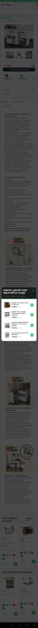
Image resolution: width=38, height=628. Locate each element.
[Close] (33, 290)
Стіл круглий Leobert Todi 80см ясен (19, 333)
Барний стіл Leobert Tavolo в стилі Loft (20, 303)
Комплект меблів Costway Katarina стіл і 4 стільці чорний (19, 324)
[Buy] (32, 305)
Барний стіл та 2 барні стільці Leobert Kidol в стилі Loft (18, 313)
